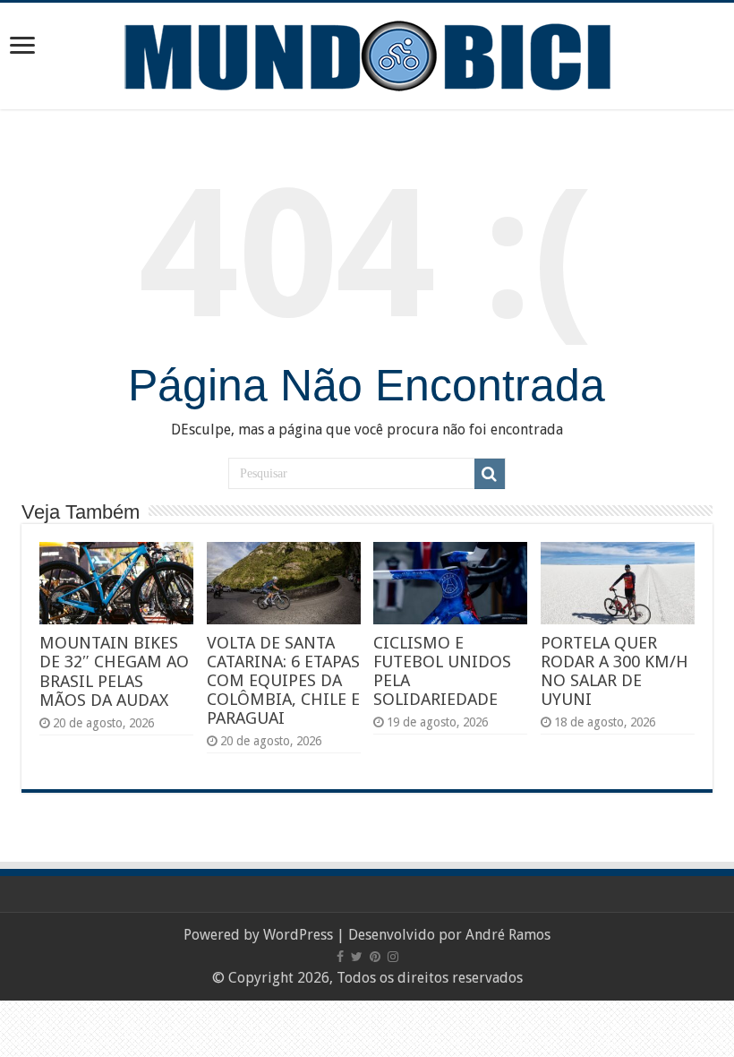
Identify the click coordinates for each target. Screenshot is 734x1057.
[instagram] (393, 956)
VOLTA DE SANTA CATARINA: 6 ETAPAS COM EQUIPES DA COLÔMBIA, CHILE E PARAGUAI (283, 680)
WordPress (298, 934)
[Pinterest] (375, 956)
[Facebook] (340, 956)
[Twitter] (356, 956)
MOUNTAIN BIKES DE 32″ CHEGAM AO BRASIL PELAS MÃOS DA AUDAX (114, 671)
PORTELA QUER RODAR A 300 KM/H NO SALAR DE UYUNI (614, 671)
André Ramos (507, 934)
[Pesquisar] (489, 474)
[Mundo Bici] (367, 54)
